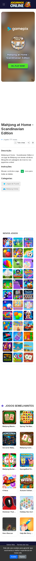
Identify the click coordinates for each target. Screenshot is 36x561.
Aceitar (13, 557)
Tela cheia (21, 143)
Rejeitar (22, 557)
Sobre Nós (10, 545)
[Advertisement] (18, 102)
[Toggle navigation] (4, 4)
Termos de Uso (22, 545)
